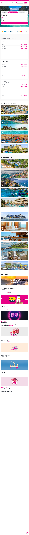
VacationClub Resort (22, 12)
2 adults (4, 20)
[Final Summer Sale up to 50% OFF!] (14, 281)
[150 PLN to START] (14, 300)
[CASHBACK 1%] (14, 316)
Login (25, 2)
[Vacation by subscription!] (14, 382)
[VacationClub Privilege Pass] (14, 332)
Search (14, 22)
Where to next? (5, 15)
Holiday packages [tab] (4, 12)
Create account (20, 2)
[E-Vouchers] (14, 365)
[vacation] (1, 2)
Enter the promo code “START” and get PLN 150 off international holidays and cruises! (14, 0)
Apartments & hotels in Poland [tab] (13, 12)
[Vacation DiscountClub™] (14, 348)
